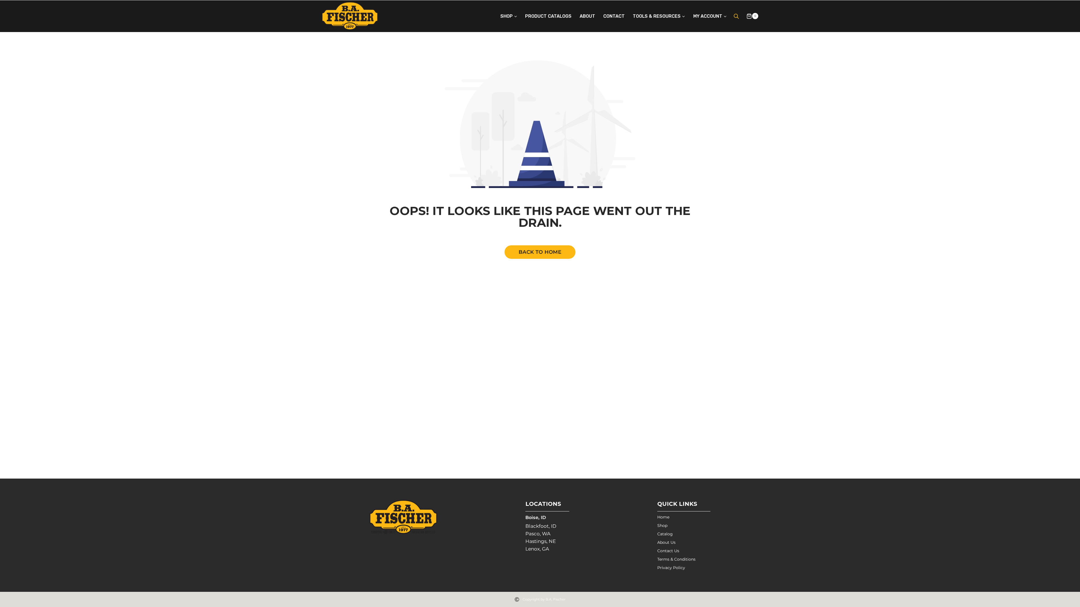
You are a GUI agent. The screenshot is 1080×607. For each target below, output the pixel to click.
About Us (666, 542)
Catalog (665, 533)
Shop (662, 525)
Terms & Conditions (676, 559)
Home (663, 517)
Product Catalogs (548, 16)
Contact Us (668, 550)
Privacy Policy (671, 567)
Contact (614, 16)
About (587, 16)
